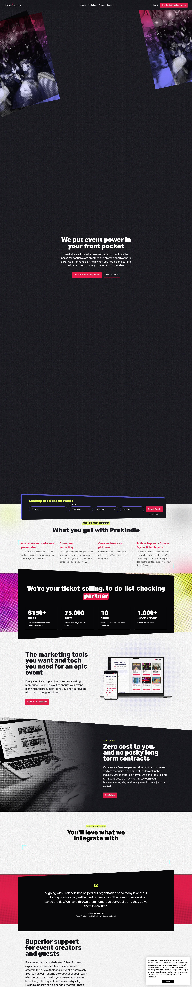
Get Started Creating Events (174, 5)
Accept (168, 981)
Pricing (101, 5)
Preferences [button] (152, 977)
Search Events (154, 509)
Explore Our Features (37, 702)
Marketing (92, 5)
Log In (155, 5)
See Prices (110, 795)
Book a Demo (112, 275)
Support (110, 5)
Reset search (154, 514)
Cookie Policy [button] (181, 972)
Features (82, 5)
